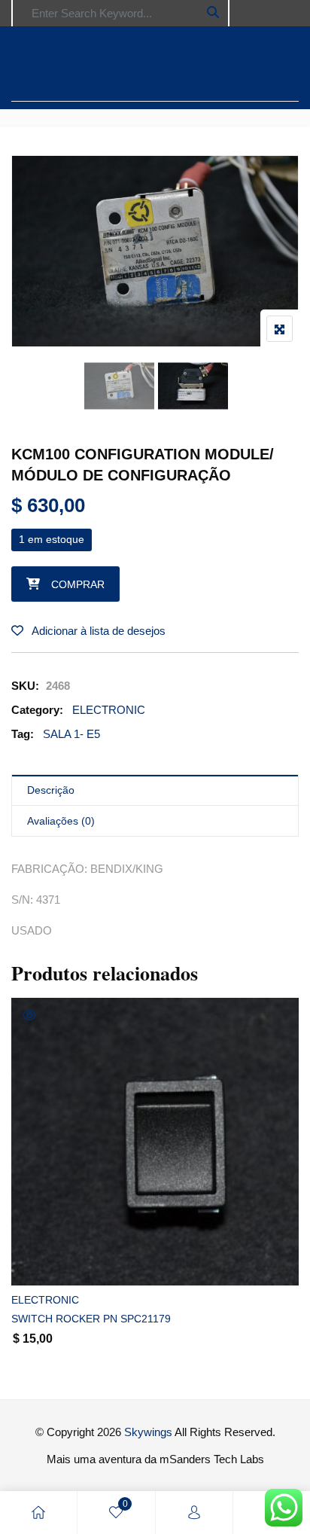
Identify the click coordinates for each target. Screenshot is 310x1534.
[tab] (155, 790)
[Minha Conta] (194, 1512)
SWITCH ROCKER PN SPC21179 (91, 1319)
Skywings (148, 1432)
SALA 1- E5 (71, 733)
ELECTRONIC (108, 709)
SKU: (25, 685)
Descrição (50, 790)
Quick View (29, 1015)
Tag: (22, 733)
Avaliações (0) (61, 821)
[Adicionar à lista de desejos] (39, 1261)
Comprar (78, 584)
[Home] (38, 1512)
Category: (37, 709)
